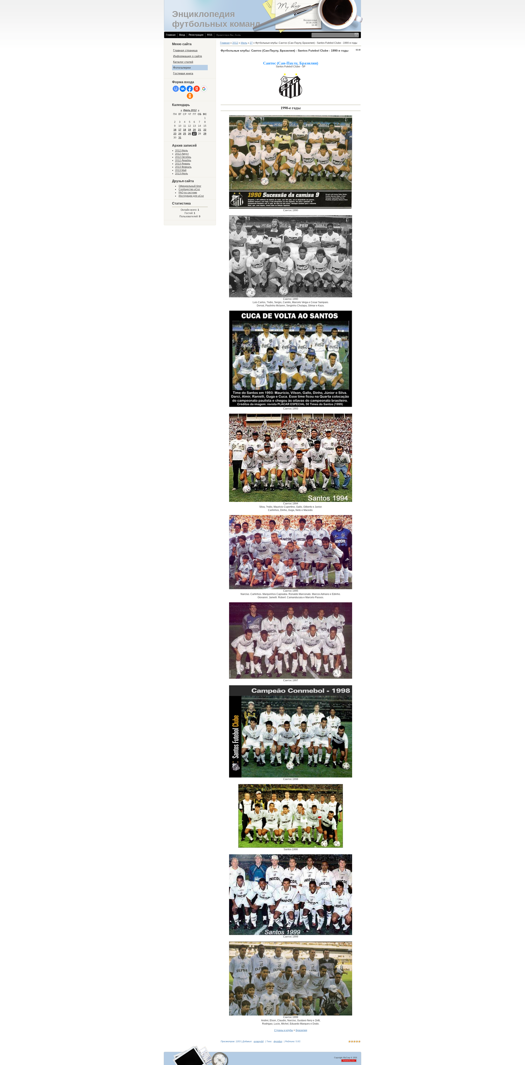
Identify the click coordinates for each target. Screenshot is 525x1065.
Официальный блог (190, 186)
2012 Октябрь (183, 157)
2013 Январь (182, 163)
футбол (278, 1041)
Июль (244, 42)
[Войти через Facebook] (190, 89)
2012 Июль (181, 150)
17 (179, 129)
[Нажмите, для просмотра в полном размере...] (290, 207)
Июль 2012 (190, 110)
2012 (235, 42)
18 (184, 129)
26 (189, 133)
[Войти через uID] (176, 89)
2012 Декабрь (183, 160)
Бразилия (301, 1030)
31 (179, 137)
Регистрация (196, 34)
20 (194, 129)
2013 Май (180, 170)
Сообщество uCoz (189, 189)
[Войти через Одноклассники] (190, 96)
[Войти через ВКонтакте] (183, 89)
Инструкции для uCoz (191, 195)
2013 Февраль (183, 167)
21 (199, 129)
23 (174, 133)
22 (204, 129)
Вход (182, 34)
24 (179, 133)
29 (204, 133)
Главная (171, 34)
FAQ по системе (188, 192)
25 (184, 133)
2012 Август (182, 153)
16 (174, 129)
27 (194, 133)
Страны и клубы (283, 1030)
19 (189, 129)
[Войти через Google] (204, 88)
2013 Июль (181, 173)
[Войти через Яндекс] (197, 89)
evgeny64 (259, 1041)
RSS (209, 34)
